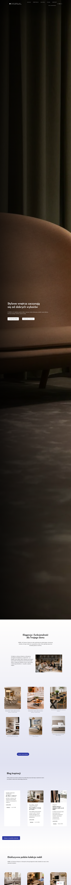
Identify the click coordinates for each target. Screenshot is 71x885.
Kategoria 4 (55, 804)
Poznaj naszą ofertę (13, 318)
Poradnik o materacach (10, 792)
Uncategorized (8, 794)
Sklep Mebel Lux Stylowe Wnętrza (16, 4)
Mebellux (8, 807)
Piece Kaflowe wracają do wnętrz (35, 808)
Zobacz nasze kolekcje (23, 754)
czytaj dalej (8, 804)
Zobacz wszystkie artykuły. (11, 838)
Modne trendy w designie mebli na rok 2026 (58, 808)
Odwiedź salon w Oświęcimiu (28, 318)
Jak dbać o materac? (11, 796)
